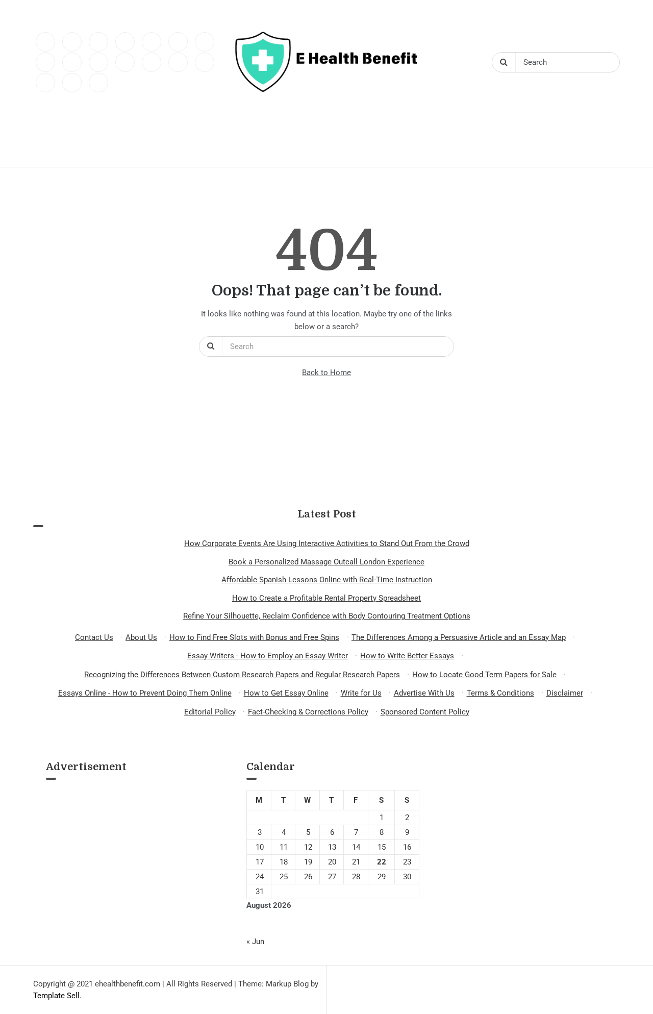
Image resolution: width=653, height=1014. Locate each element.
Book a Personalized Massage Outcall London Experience (326, 561)
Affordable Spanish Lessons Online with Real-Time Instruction (326, 579)
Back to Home (326, 372)
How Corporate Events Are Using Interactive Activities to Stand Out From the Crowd (326, 543)
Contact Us (94, 637)
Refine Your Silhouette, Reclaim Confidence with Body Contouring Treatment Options (326, 616)
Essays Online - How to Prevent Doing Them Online (145, 693)
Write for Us (361, 693)
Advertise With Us (424, 693)
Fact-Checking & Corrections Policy (308, 711)
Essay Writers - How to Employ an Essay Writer (267, 655)
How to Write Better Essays (407, 655)
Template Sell (56, 995)
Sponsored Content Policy (425, 711)
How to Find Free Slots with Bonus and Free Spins (254, 637)
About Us (141, 637)
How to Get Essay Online (286, 693)
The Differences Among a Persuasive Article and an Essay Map (458, 637)
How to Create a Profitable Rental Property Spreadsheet (326, 598)
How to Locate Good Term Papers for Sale (484, 674)
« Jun (255, 941)
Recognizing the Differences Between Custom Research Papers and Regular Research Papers (242, 674)
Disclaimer (564, 693)
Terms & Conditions (500, 693)
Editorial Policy (210, 711)
